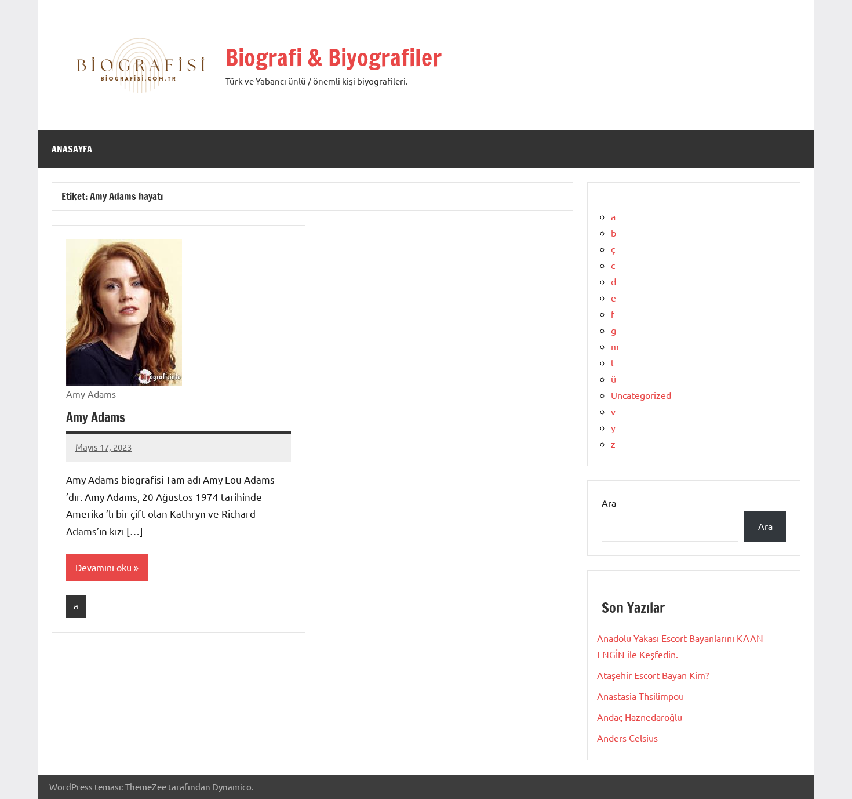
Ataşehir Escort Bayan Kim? (653, 675)
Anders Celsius (627, 737)
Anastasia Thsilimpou (640, 696)
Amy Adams (95, 417)
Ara (609, 503)
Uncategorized (641, 395)
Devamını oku (103, 567)
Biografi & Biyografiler (333, 57)
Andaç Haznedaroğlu (639, 716)
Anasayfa (72, 149)
